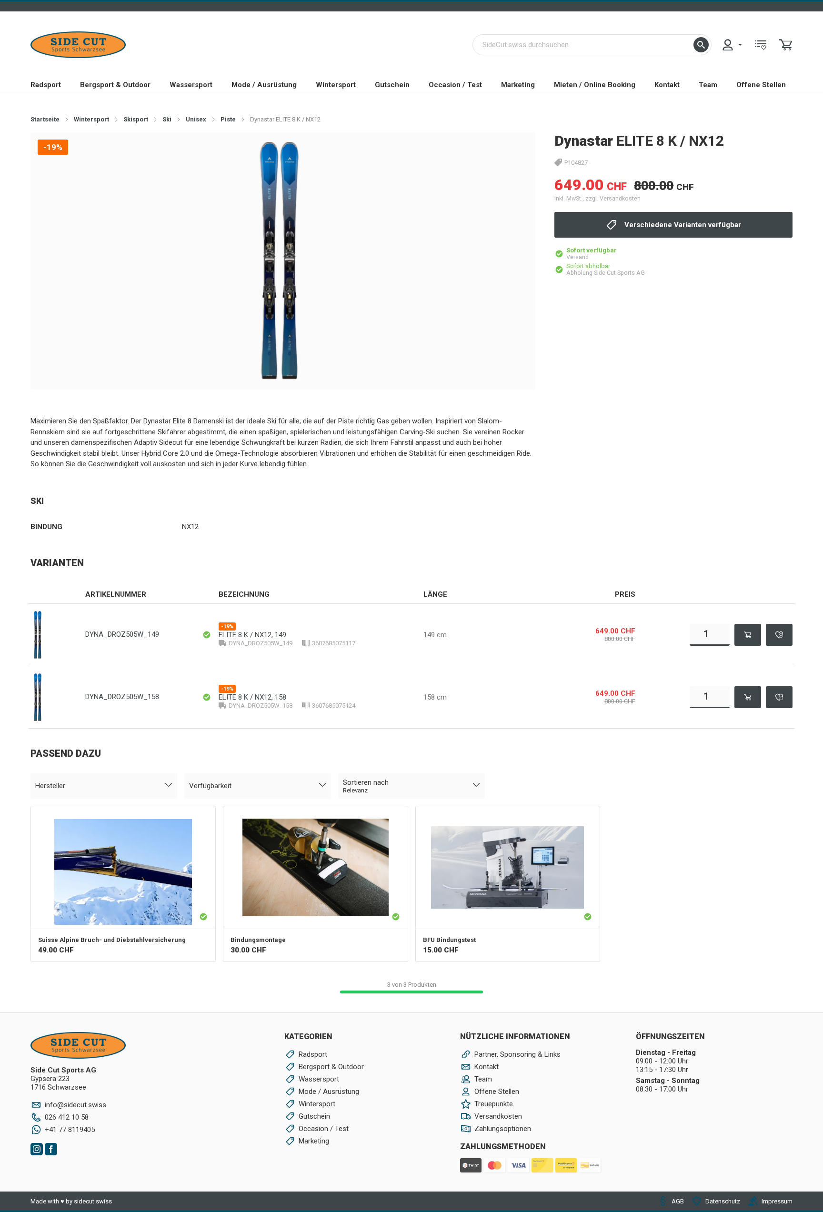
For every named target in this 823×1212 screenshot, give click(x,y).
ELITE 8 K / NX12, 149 (252, 635)
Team (708, 84)
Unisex (196, 119)
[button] (701, 44)
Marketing (518, 84)
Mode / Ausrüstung (264, 84)
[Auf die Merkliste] (779, 635)
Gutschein (392, 84)
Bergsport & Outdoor (115, 84)
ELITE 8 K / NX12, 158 (252, 697)
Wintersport (336, 84)
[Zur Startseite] (78, 44)
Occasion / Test (455, 84)
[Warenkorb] (786, 44)
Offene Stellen (761, 84)
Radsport (45, 84)
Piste (228, 119)
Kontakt (667, 84)
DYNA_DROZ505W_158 (122, 696)
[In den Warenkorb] (747, 635)
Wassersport (191, 84)
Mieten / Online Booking (594, 84)
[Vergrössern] (513, 154)
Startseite (45, 119)
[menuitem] (731, 44)
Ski (166, 119)
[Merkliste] (760, 44)
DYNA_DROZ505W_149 (122, 634)
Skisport (135, 119)
